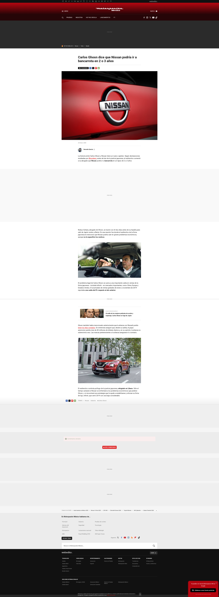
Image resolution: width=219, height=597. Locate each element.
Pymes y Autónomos (151, 563)
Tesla (82, 46)
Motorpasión (121, 561)
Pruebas (69, 17)
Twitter (150, 18)
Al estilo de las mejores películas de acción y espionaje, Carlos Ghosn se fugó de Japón (119, 314)
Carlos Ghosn (103, 400)
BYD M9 (106, 510)
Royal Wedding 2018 (84, 534)
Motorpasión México (109, 8)
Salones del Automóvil (65, 526)
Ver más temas (67, 538)
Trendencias (135, 561)
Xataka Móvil (65, 563)
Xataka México (65, 582)
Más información (111, 595)
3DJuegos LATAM (80, 582)
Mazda (87, 46)
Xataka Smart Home (67, 568)
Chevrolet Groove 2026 (115, 510)
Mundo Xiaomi (65, 571)
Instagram (147, 18)
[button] (89, 149)
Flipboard (96, 68)
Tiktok (156, 18)
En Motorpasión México (112, 311)
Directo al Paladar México (108, 582)
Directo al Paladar (108, 561)
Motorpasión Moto (122, 563)
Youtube (153, 18)
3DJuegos (78, 561)
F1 (114, 17)
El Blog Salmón (149, 561)
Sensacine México (94, 582)
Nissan (76, 46)
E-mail (99, 68)
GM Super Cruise (100, 534)
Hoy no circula (91, 17)
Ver (110, 447)
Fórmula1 (64, 522)
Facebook (144, 18)
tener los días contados (86, 328)
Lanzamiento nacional (85, 530)
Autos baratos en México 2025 (81, 510)
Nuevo (152, 11)
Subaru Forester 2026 (148, 510)
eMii (63, 534)
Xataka (64, 561)
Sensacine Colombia (95, 584)
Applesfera (64, 566)
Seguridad (81, 525)
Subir (152, 552)
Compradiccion (136, 566)
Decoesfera (135, 563)
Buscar (153, 545)
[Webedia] (67, 552)
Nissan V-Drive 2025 (96, 510)
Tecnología (98, 525)
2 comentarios (84, 68)
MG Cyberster (137, 510)
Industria (79, 17)
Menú (66, 11)
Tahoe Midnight (99, 530)
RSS (132, 537)
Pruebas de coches (100, 522)
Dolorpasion (65, 530)
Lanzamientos (105, 17)
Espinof (92, 563)
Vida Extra (78, 563)
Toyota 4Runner (128, 510)
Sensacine (92, 561)
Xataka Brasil (65, 584)
